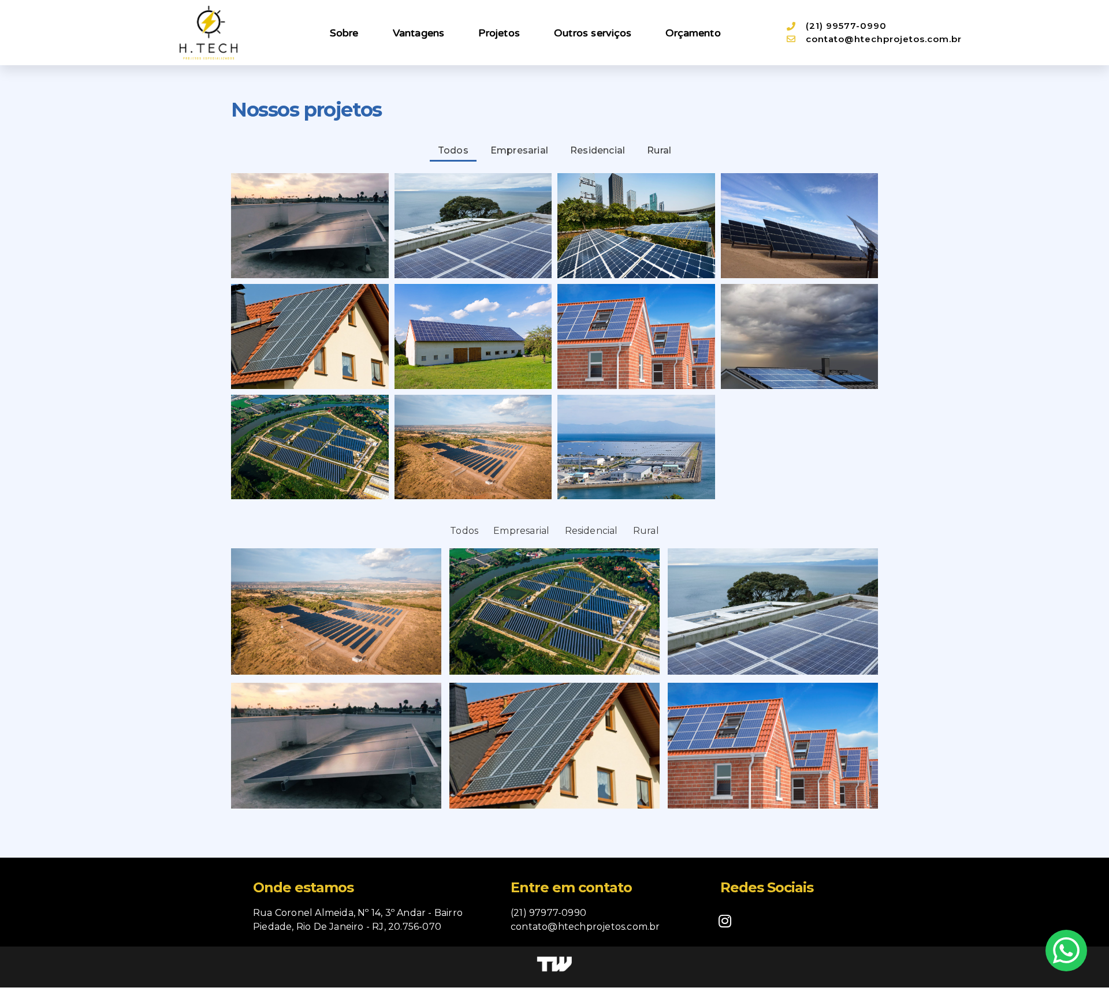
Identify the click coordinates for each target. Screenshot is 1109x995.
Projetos (499, 33)
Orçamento (693, 33)
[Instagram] (724, 920)
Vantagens (419, 33)
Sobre (344, 33)
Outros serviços (592, 33)
